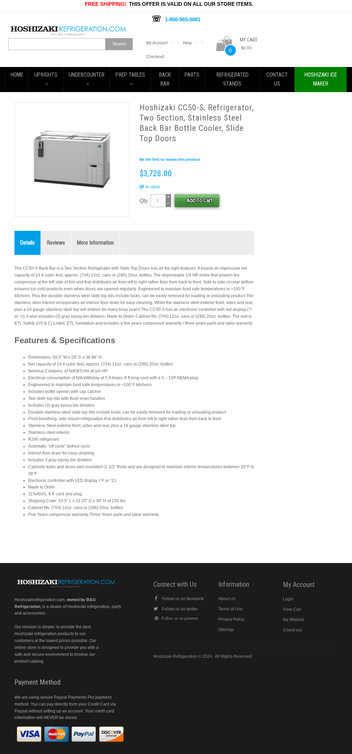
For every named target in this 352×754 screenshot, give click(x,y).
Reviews (56, 242)
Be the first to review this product (170, 159)
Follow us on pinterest (180, 618)
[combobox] (57, 44)
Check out (292, 630)
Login (288, 599)
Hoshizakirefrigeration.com (39, 599)
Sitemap (226, 629)
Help (187, 43)
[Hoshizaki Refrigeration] (68, 28)
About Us (226, 598)
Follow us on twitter (180, 609)
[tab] (27, 243)
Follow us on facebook (183, 598)
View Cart (292, 609)
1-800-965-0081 (182, 19)
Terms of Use (230, 609)
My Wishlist (293, 619)
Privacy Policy (231, 619)
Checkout (155, 56)
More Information (95, 242)
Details (27, 242)
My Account (156, 43)
